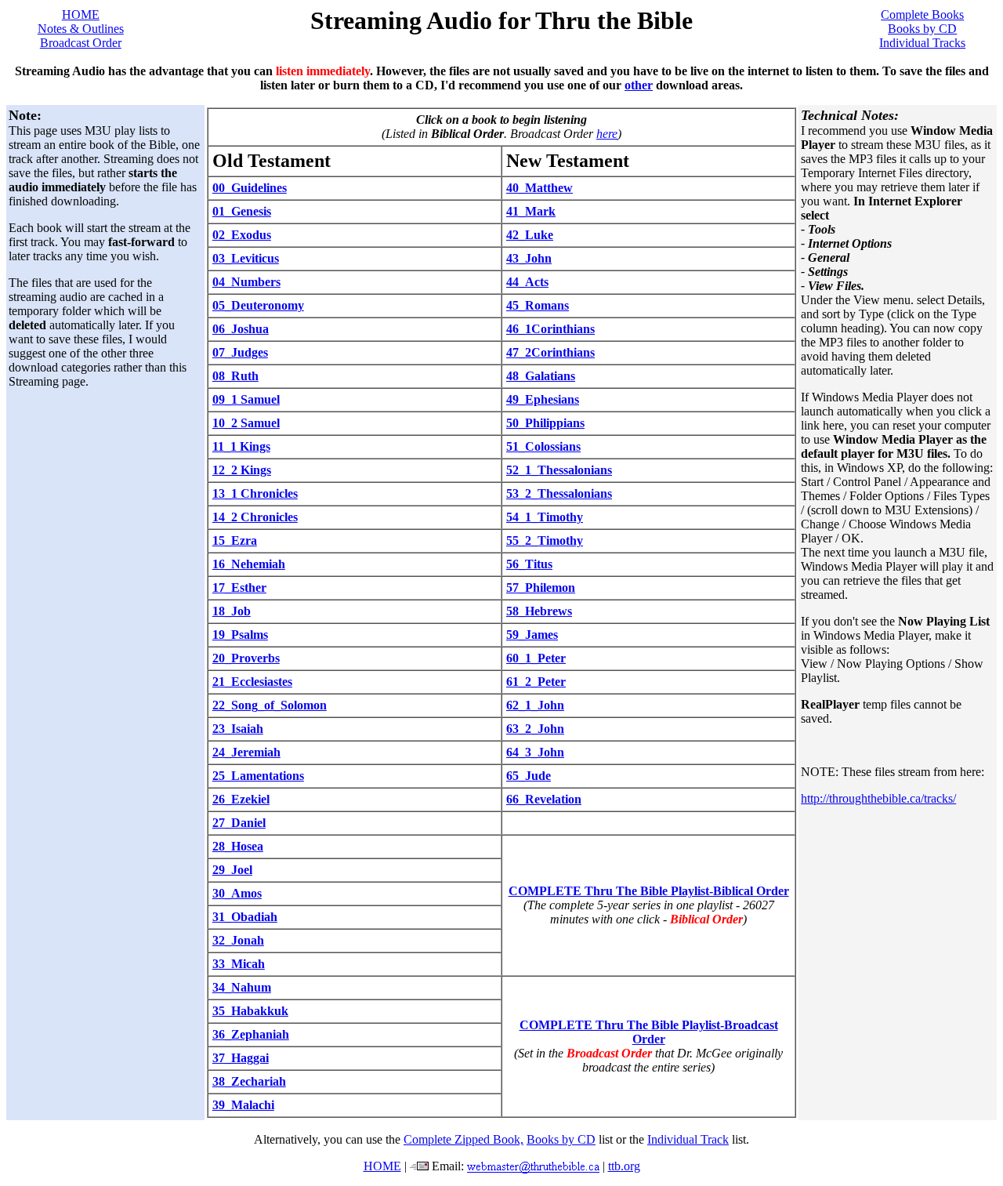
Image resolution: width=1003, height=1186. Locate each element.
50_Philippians (545, 423)
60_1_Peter (536, 658)
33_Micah (238, 963)
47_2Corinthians (550, 352)
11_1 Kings (241, 446)
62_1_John (535, 705)
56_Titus (529, 564)
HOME (81, 14)
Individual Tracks (922, 42)
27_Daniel (239, 822)
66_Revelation (543, 799)
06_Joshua (240, 328)
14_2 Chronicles (255, 517)
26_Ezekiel (241, 799)
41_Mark (531, 211)
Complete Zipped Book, (463, 1139)
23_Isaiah (237, 728)
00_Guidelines (249, 187)
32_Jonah (238, 940)
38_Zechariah (249, 1081)
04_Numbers (246, 281)
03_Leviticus (245, 258)
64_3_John (535, 752)
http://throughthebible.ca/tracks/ (878, 798)
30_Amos (237, 893)
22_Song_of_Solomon (269, 705)
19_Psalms (240, 634)
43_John (529, 258)
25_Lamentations (258, 775)
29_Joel (232, 869)
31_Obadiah (244, 916)
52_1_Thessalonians (559, 470)
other (639, 85)
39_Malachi (243, 1105)
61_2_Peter (536, 681)
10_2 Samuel (246, 423)
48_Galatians (540, 376)
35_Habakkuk (250, 1010)
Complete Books (922, 14)
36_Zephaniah (250, 1034)
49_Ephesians (542, 399)
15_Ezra (234, 540)
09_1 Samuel (246, 399)
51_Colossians (543, 446)
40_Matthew (539, 187)
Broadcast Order (80, 42)
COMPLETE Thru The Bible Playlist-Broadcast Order (649, 1032)
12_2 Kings (241, 470)
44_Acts (527, 281)
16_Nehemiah (248, 564)
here (606, 133)
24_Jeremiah (246, 752)
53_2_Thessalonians (559, 493)
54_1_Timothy (544, 517)
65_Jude (528, 775)
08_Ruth (235, 376)
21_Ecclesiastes (252, 681)
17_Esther (239, 587)
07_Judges (240, 352)
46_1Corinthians (550, 328)
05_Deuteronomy (258, 305)
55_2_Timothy (544, 540)
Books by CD (922, 28)
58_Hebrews (539, 611)
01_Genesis (241, 211)
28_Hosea (237, 846)
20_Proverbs (246, 658)
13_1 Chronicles (255, 493)
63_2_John (535, 728)
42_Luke (529, 234)
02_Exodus (241, 234)
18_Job (231, 611)
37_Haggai (240, 1057)
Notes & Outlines (81, 28)
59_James (532, 634)
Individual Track (688, 1139)
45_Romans (537, 305)
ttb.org (624, 1166)
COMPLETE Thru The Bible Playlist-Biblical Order (649, 891)
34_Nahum (241, 987)
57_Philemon (540, 587)
